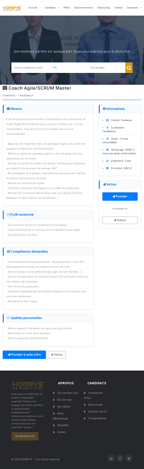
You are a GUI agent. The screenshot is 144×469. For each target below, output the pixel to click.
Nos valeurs (63, 406)
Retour (58, 354)
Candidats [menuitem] (50, 7)
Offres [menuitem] (66, 7)
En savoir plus (25, 436)
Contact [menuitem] (118, 7)
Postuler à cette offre (26, 354)
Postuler (121, 196)
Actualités (63, 425)
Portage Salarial (97, 418)
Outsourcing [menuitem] (103, 7)
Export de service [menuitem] (83, 7)
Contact (61, 432)
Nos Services (64, 399)
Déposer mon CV (97, 411)
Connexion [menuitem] (132, 7)
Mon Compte (95, 404)
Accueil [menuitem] (33, 7)
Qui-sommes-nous (67, 392)
